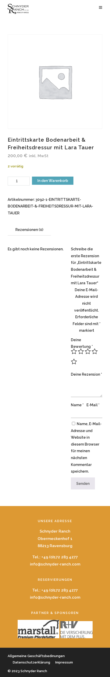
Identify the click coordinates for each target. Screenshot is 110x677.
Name (77, 405)
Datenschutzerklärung (31, 662)
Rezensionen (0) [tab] (29, 230)
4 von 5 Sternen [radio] (95, 351)
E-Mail (93, 405)
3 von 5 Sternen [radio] (88, 351)
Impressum (64, 662)
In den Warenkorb (52, 181)
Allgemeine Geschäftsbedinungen (36, 656)
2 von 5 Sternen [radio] (81, 351)
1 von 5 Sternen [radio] (74, 351)
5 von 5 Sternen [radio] (74, 362)
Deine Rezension (86, 374)
